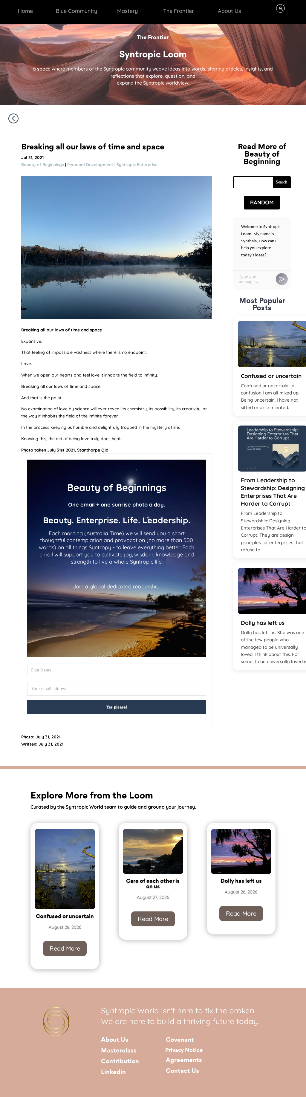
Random (262, 202)
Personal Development (90, 164)
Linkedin (113, 1072)
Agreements (184, 1060)
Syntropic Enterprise (137, 164)
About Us (114, 1040)
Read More (65, 948)
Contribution (120, 1061)
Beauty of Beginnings (42, 164)
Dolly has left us (241, 881)
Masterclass (119, 1051)
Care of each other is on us (153, 884)
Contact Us (182, 1071)
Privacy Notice (184, 1050)
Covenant (180, 1040)
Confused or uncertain (65, 916)
